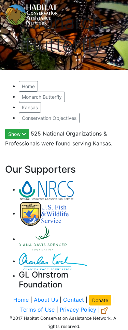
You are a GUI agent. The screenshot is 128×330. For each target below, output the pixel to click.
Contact (73, 299)
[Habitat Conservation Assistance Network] (31, 15)
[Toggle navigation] (113, 14)
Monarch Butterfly (42, 97)
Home (28, 86)
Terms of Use (37, 309)
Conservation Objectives (49, 118)
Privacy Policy (78, 309)
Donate (100, 300)
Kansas (30, 107)
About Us (46, 299)
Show (15, 134)
